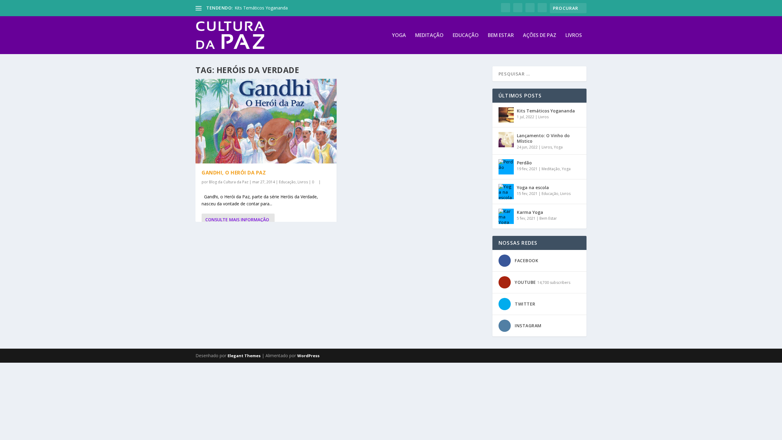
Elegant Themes (244, 355)
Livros (573, 35)
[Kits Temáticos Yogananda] (506, 115)
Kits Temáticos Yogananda (261, 8)
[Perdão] (506, 166)
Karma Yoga (530, 212)
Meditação (429, 35)
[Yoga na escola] (506, 191)
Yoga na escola (533, 187)
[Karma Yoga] (506, 216)
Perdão (524, 163)
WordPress (308, 355)
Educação (466, 35)
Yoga (399, 35)
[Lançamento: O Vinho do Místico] (506, 139)
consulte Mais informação (237, 219)
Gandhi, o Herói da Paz (234, 172)
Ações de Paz (539, 35)
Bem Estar (501, 35)
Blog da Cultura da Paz (228, 182)
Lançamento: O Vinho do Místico (543, 138)
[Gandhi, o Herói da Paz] (266, 121)
